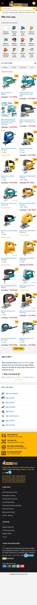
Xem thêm (18, 348)
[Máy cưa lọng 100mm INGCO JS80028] (27, 166)
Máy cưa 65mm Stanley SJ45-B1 (26, 149)
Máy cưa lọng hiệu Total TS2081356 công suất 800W (26, 94)
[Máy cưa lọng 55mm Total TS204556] (27, 276)
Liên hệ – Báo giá (7, 515)
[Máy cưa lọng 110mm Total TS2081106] (9, 193)
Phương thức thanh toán (9, 499)
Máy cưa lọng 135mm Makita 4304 (9, 231)
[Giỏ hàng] (33, 3)
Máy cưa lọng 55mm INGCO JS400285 (27, 259)
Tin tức (4, 537)
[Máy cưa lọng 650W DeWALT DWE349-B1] (27, 301)
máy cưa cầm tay (24, 363)
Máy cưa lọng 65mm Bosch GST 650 (8, 149)
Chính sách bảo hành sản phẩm (11, 505)
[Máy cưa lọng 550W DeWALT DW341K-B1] (27, 221)
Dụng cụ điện (14, 12)
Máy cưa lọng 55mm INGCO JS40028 (9, 259)
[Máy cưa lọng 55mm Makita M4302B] (9, 276)
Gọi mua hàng (5, 155)
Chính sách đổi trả (7, 509)
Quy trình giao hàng (8, 502)
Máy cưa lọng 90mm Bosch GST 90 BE (8, 339)
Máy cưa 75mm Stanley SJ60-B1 (7, 176)
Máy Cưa (22, 12)
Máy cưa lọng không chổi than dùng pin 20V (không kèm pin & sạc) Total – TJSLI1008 (8, 122)
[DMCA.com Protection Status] (8, 558)
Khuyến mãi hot (7, 533)
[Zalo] (9, 472)
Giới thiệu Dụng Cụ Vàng (9, 492)
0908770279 (20, 477)
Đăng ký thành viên (8, 527)
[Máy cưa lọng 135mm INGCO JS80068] (27, 193)
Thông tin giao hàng (8, 530)
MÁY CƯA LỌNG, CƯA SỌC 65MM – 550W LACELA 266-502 (27, 121)
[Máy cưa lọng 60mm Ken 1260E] (9, 301)
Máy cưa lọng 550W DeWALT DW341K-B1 (27, 231)
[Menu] (2, 3)
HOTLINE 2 (8, 481)
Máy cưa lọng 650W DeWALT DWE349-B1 (27, 311)
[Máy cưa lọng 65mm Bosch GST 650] (9, 139)
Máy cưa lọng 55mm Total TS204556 (26, 286)
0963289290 (20, 481)
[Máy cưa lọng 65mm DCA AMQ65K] (27, 328)
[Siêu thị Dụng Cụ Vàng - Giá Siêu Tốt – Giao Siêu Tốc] (18, 3)
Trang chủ (5, 12)
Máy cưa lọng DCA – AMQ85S (7, 93)
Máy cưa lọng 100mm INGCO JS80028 (27, 176)
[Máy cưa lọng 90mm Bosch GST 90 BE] (9, 328)
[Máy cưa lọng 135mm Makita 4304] (9, 221)
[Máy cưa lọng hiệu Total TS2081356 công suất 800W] (27, 83)
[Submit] (34, 8)
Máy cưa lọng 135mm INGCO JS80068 (27, 204)
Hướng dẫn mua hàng (8, 495)
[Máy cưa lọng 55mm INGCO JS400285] (27, 248)
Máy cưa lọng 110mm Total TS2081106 (8, 204)
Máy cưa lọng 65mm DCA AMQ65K (26, 339)
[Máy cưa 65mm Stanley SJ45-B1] (27, 139)
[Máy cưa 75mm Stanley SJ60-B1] (9, 166)
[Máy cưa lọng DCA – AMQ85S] (9, 83)
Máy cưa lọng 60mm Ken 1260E (8, 311)
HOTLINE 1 (8, 477)
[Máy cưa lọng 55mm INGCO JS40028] (9, 248)
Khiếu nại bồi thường (8, 512)
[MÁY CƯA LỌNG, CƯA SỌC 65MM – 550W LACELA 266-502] (27, 109)
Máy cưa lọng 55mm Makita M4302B (9, 286)
